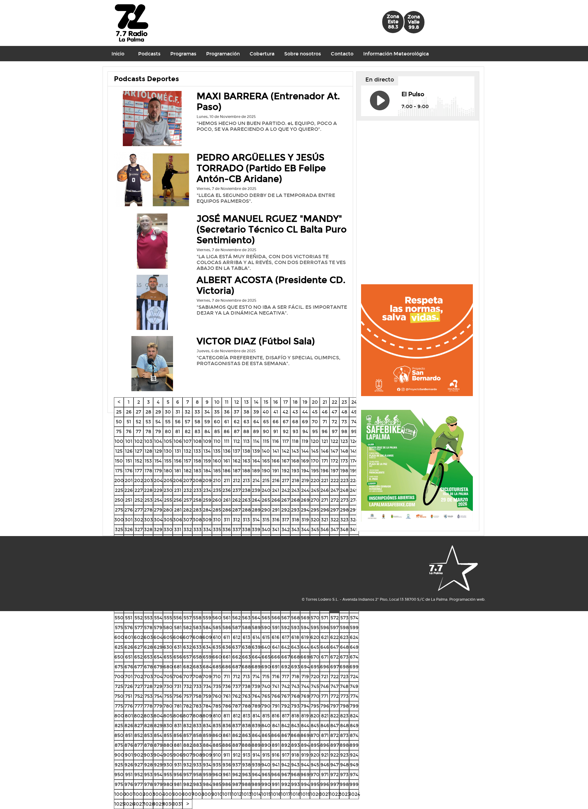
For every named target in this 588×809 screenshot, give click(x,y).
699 (354, 667)
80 (168, 431)
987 (236, 784)
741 (275, 686)
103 (148, 441)
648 (344, 647)
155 (168, 461)
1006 (179, 794)
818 (295, 716)
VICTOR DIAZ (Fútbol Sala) (256, 341)
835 (217, 725)
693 (295, 667)
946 (324, 765)
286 (226, 510)
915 (266, 755)
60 (217, 422)
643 (295, 647)
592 (285, 627)
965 (266, 774)
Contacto (342, 54)
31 (177, 412)
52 (138, 422)
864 (256, 735)
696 (324, 667)
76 (129, 431)
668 (295, 657)
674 (354, 657)
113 (246, 441)
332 (187, 529)
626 (128, 647)
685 (217, 667)
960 (217, 774)
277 (138, 510)
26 (129, 412)
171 (325, 461)
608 (197, 637)
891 (276, 745)
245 (315, 490)
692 (285, 667)
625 (119, 647)
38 (246, 412)
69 (305, 422)
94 (305, 431)
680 (168, 667)
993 (295, 784)
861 (227, 735)
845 (315, 725)
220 (315, 480)
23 (344, 402)
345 (315, 529)
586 (226, 627)
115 (266, 441)
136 (227, 451)
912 (236, 755)
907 (187, 755)
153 (148, 461)
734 (207, 686)
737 (236, 686)
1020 (316, 794)
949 (354, 765)
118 (295, 441)
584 (207, 627)
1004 (159, 794)
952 (138, 774)
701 (129, 676)
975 (119, 784)
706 (177, 676)
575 (119, 627)
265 (266, 500)
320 (315, 520)
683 (197, 667)
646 (324, 647)
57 (187, 422)
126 (129, 451)
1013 (246, 794)
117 (285, 441)
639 (256, 647)
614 (256, 637)
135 (217, 451)
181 (177, 471)
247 (334, 490)
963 (246, 774)
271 (324, 500)
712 (236, 676)
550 (119, 618)
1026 (129, 804)
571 (324, 618)
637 (236, 647)
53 (148, 422)
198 (344, 471)
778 (148, 706)
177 (138, 471)
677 (138, 667)
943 (295, 765)
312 (236, 520)
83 (197, 431)
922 (334, 755)
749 (354, 686)
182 (187, 471)
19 (305, 402)
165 (266, 461)
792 (285, 706)
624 (354, 637)
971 (325, 774)
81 (177, 431)
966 (275, 774)
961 (227, 774)
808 (197, 716)
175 (119, 471)
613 (246, 637)
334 (207, 529)
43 (295, 412)
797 (334, 706)
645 (315, 647)
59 (207, 422)
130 (168, 451)
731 (177, 686)
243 (295, 490)
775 (119, 706)
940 (265, 765)
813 (246, 716)
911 (226, 755)
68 (295, 422)
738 (246, 686)
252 (138, 500)
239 (256, 490)
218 (295, 480)
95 (315, 431)
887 (236, 745)
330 (168, 529)
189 (256, 471)
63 (246, 422)
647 (334, 647)
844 (305, 725)
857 (187, 735)
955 (168, 774)
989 (256, 784)
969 (305, 774)
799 (354, 706)
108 (197, 441)
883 (197, 745)
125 (119, 451)
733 (197, 686)
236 (226, 490)
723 (344, 676)
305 (168, 520)
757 (187, 696)
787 (236, 706)
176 (129, 471)
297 (334, 510)
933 (197, 765)
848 (344, 725)
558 (197, 618)
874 (354, 735)
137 (236, 451)
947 (334, 765)
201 (129, 480)
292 (285, 510)
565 (266, 618)
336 (226, 529)
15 (266, 402)
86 (227, 431)
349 (354, 529)
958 (197, 774)
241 (275, 490)
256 (177, 500)
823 (344, 716)
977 (138, 784)
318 (295, 520)
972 (334, 774)
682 (187, 667)
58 (197, 422)
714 (256, 676)
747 (334, 686)
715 (266, 676)
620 (314, 637)
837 (236, 725)
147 (334, 451)
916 (276, 755)
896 (324, 745)
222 (334, 480)
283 (197, 510)
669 (305, 657)
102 (138, 441)
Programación (223, 54)
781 (178, 706)
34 (207, 412)
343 (295, 529)
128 (148, 451)
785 (217, 706)
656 (177, 657)
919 (305, 755)
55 (168, 422)
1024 (354, 794)
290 (265, 510)
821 (325, 716)
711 (227, 676)
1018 (296, 794)
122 (334, 441)
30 (168, 412)
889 (256, 745)
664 (256, 657)
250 (119, 500)
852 (138, 735)
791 (276, 706)
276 (128, 510)
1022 (335, 794)
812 (236, 716)
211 (227, 480)
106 (178, 441)
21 (324, 402)
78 (148, 431)
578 (148, 627)
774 (354, 696)
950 (118, 774)
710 (217, 676)
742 (285, 686)
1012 (237, 794)
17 (285, 402)
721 (324, 676)
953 (148, 774)
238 (246, 490)
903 (148, 755)
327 (138, 529)
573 (344, 618)
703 (148, 676)
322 (334, 520)
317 (285, 520)
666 (275, 657)
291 (276, 510)
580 (167, 627)
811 (226, 716)
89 (256, 431)
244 (305, 490)
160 (217, 461)
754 (158, 696)
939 (256, 765)
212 (236, 480)
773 (344, 696)
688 (246, 667)
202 (138, 480)
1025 (119, 804)
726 (128, 686)
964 (256, 774)
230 (168, 490)
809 (207, 716)
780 (167, 706)
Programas (183, 54)
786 (226, 706)
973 (344, 774)
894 (305, 745)
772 (334, 696)
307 (187, 520)
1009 (208, 794)
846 (324, 725)
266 (275, 500)
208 (197, 480)
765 (266, 696)
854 (158, 735)
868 (295, 735)
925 (119, 765)
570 (315, 618)
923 (344, 755)
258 (197, 500)
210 (217, 480)
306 (177, 520)
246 (324, 490)
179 (158, 471)
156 (178, 461)
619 (305, 637)
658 (197, 657)
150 (119, 461)
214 (256, 480)
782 (187, 706)
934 (207, 765)
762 (236, 696)
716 (276, 676)
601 (129, 637)
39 (256, 412)
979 (158, 784)
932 (187, 765)
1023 (345, 794)
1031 (178, 804)
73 (344, 422)
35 (217, 412)
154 (158, 461)
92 (285, 431)
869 (305, 735)
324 (354, 520)
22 (334, 402)
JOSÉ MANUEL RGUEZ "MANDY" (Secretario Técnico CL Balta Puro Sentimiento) (272, 230)
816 (276, 716)
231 (177, 490)
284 (207, 510)
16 (275, 402)
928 (148, 765)
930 (167, 765)
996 (324, 784)
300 (119, 520)
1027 (139, 804)
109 (207, 441)
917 (285, 755)
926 (128, 765)
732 (187, 686)
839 (256, 725)
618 (295, 637)
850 (118, 735)
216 (276, 480)
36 (227, 412)
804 (158, 716)
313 (246, 520)
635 (217, 647)
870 (314, 735)
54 (158, 422)
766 (275, 696)
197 (334, 471)
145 (314, 451)
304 (158, 520)
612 (236, 637)
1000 (120, 794)
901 (129, 755)
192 (285, 471)
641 (276, 647)
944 (305, 765)
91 (275, 431)
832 (187, 725)
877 (138, 745)
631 (178, 647)
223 (344, 480)
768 (295, 696)
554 (158, 618)
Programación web (466, 599)
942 (285, 765)
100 (119, 441)
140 (266, 451)
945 (315, 765)
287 (236, 510)
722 (334, 676)
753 (148, 696)
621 (325, 637)
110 (217, 441)
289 (256, 510)
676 (128, 667)
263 (246, 500)
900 (119, 755)
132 (187, 451)
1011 (226, 794)
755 (168, 696)
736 (226, 686)
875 (119, 745)
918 (295, 755)
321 (324, 520)
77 (138, 431)
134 (207, 451)
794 (305, 706)
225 (119, 490)
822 (334, 716)
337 (236, 529)
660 (217, 657)
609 (207, 637)
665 (266, 657)
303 (148, 520)
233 (197, 490)
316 (276, 520)
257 (187, 500)
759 (207, 696)
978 (148, 784)
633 (197, 647)
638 (246, 647)
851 (129, 735)
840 (265, 725)
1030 (169, 804)
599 (354, 627)
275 (119, 510)
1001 (129, 794)
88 (246, 431)
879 (158, 745)
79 (158, 431)
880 (168, 745)
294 (305, 510)
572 (334, 618)
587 (236, 627)
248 (344, 490)
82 (187, 431)
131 (178, 451)
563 (246, 618)
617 (285, 637)
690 (266, 667)
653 (148, 657)
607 (187, 637)
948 (344, 765)
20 (315, 402)
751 (128, 696)
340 (266, 529)
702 (138, 676)
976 (128, 784)
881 (178, 745)
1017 (286, 794)
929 (158, 765)
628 (148, 647)
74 (354, 422)
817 (285, 716)
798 (344, 706)
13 (246, 402)
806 (178, 716)
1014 (256, 794)
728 (148, 686)
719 (305, 676)
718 (295, 676)
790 (265, 706)
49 (354, 412)
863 (246, 735)
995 (315, 784)
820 (314, 716)
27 (138, 412)
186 (227, 471)
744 (305, 686)
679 (158, 667)
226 (128, 490)
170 (315, 461)
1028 (149, 804)
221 (324, 480)
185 (217, 471)
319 (305, 520)
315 (266, 520)
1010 (217, 794)
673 (344, 657)
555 (168, 618)
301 (129, 520)
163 (246, 461)
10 (217, 402)
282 (187, 510)
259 (207, 500)
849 (354, 725)
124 (354, 441)
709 (207, 676)
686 (226, 667)
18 (295, 402)
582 (187, 627)
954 (158, 774)
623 (344, 637)
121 (325, 441)
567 (285, 618)
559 (207, 618)
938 (246, 765)
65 (266, 422)
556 (177, 618)
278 (148, 510)
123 (344, 441)
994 (305, 784)
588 (246, 627)
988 (246, 784)
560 (216, 618)
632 (187, 647)
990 (266, 784)
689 (256, 667)
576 (128, 627)
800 (119, 716)
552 (138, 618)
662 (236, 657)
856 (177, 735)
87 (236, 431)
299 (354, 510)
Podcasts (149, 54)
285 (217, 510)
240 (266, 490)
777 (138, 706)
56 (178, 422)
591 (276, 627)
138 (246, 451)
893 (295, 745)
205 (168, 480)
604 (158, 637)
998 (344, 784)
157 (187, 461)
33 (197, 412)
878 (148, 745)
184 (207, 471)
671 (325, 657)
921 (325, 755)
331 (177, 529)
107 (187, 441)
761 (227, 696)
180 (168, 471)
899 (354, 745)
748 (344, 686)
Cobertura (262, 54)
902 (138, 755)
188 (246, 471)
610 (217, 637)
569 (305, 618)
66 (276, 422)
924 (354, 755)
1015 (266, 794)
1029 (158, 804)
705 (168, 676)
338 (246, 529)
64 (256, 422)
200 (119, 480)
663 (246, 657)
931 (178, 765)
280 (167, 510)
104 (158, 441)
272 (334, 500)
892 (285, 745)
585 (217, 627)
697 (334, 667)
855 (168, 735)
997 (334, 784)
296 (324, 510)
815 (266, 716)
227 (138, 490)
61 (226, 422)
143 (295, 451)
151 (129, 461)
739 (256, 686)
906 (178, 755)
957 (187, 774)
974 (354, 774)
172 (334, 461)
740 (266, 686)
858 (197, 735)
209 (207, 480)
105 (168, 441)
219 (305, 480)
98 (344, 431)
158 (197, 461)
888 (246, 745)
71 (324, 422)
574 (354, 618)
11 (226, 402)
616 (276, 637)
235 (217, 490)
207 (187, 480)
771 (324, 696)
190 (266, 471)
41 (275, 412)
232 (187, 490)
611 (226, 637)
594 (305, 627)
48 (344, 412)
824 (354, 716)
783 (197, 706)
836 (226, 725)
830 (167, 725)
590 (265, 627)
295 (315, 510)
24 (354, 402)
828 (148, 725)
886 (226, 745)
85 (217, 431)
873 (344, 735)
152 (138, 461)
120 (315, 441)
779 (158, 706)
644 (305, 647)
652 (138, 657)
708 (197, 676)
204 (158, 480)
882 (187, 745)
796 (324, 706)
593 (295, 627)
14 (256, 402)
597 (334, 627)
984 (207, 784)
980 (168, 784)
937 (236, 765)
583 (197, 627)
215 (266, 480)
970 (314, 774)
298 (344, 510)
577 (138, 627)
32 (187, 412)
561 (227, 618)
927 (138, 765)
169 (305, 461)
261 (227, 500)
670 (314, 657)
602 (138, 637)
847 (334, 725)
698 (344, 667)
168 (295, 461)
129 (158, 451)
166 (276, 461)
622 (334, 637)
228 (148, 490)
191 (275, 471)
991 (276, 784)
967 (285, 774)
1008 (198, 794)
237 (236, 490)
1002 (139, 794)
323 (344, 520)
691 (276, 667)
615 (266, 637)
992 (285, 784)
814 (256, 716)
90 (266, 431)
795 (315, 706)
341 (275, 529)
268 (295, 500)
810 (217, 716)
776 (128, 706)
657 (187, 657)
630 (167, 647)
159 (207, 461)
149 (354, 451)
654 (158, 657)
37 (236, 412)
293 (295, 510)
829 (158, 725)
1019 (305, 794)
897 (334, 745)
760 (216, 696)
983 (197, 784)
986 (226, 784)
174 (354, 461)
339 (256, 529)
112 (236, 441)
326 (128, 529)
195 (315, 471)
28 (148, 412)
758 (197, 696)
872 (334, 735)
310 (217, 520)
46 (325, 412)
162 (236, 461)
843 (295, 725)
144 (305, 451)
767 (285, 696)
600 (119, 637)
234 (207, 490)
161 (226, 461)
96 (325, 431)
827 (138, 725)
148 (344, 451)
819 (305, 716)
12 (236, 402)
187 (236, 471)
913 (246, 755)
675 (119, 667)
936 (226, 765)
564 (256, 618)
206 (177, 480)
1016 (276, 794)
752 (138, 696)
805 (167, 716)
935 (217, 765)
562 (236, 618)
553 (148, 618)
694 (305, 667)
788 (246, 706)
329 (158, 529)
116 (275, 441)
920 (314, 755)
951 (129, 774)
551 (128, 618)
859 (207, 735)
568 (295, 618)
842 (285, 725)
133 (197, 451)
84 (207, 431)
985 (217, 784)
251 (128, 500)
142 (285, 451)
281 (178, 510)
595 (315, 627)
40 (266, 412)
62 (236, 422)
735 (217, 686)
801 (129, 716)
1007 (188, 794)
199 (354, 471)
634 (207, 647)
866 (275, 735)
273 (344, 500)
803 (148, 716)
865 (266, 735)
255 (168, 500)
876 (128, 745)
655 (168, 657)
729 (158, 686)
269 (305, 500)
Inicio (117, 54)
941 (276, 765)
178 (148, 471)
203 (148, 480)
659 (207, 657)
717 (285, 676)
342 (285, 529)
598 (344, 627)
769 (305, 696)
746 (324, 686)
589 (256, 627)
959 (207, 774)
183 (197, 471)
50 (119, 422)
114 (256, 441)
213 (246, 480)
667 (285, 657)
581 (178, 627)
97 (334, 431)
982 (187, 784)
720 (315, 676)
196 (325, 471)
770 (315, 696)
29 (158, 412)
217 (285, 480)
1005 (169, 794)
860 (217, 735)
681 (178, 667)
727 (138, 686)
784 (207, 706)
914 (256, 755)
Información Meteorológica (396, 54)
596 (324, 627)
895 (315, 745)
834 (207, 725)
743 (295, 686)
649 (354, 647)
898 (344, 745)
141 (276, 451)
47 (334, 412)
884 (207, 745)
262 (236, 500)
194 (305, 471)
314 (256, 520)
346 (324, 529)
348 (344, 529)
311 (227, 520)
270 (315, 500)
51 (128, 422)
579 (158, 627)
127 (138, 451)
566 (275, 618)
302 (138, 520)
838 (246, 725)
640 (265, 647)
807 (187, 716)
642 (285, 647)
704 (158, 676)
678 (148, 667)
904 (158, 755)
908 (197, 755)
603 (148, 637)
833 (197, 725)
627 (138, 647)
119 (305, 441)
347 (334, 529)
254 (158, 500)
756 (177, 696)
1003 (149, 794)
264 (256, 500)
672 (334, 657)
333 (197, 529)
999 (354, 784)
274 (354, 500)
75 (119, 431)
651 (129, 657)
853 (148, 735)
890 (266, 745)
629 (158, 647)
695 (315, 667)
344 (305, 529)
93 (295, 431)
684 (207, 667)
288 (246, 510)
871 (325, 735)
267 (285, 500)
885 (217, 745)
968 (295, 774)
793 (295, 706)
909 (207, 755)
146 (325, 451)
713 (246, 676)
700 (119, 676)
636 (226, 647)
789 (256, 706)
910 (217, 755)
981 (178, 784)
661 (227, 657)
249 (354, 490)
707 (187, 676)
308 (197, 520)
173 (344, 461)
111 (226, 441)
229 (158, 490)
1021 (325, 794)
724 (354, 676)
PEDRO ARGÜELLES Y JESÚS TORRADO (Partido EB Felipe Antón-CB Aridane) (261, 168)
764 (256, 696)
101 (128, 441)
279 (158, 510)
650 (118, 657)
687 (236, 667)
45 (315, 412)
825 (119, 725)
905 (167, 755)
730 (168, 686)
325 (119, 529)
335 (217, 529)
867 (285, 735)
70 (315, 422)
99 (354, 431)
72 (334, 422)
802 (138, 716)
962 (236, 774)
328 (148, 529)
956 (177, 774)
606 (178, 637)
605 (167, 637)
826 (128, 725)
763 (246, 696)
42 (285, 412)
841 (276, 725)
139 (256, 451)
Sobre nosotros (302, 54)
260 (216, 500)
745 (315, 686)
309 (207, 520)
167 (285, 461)
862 (236, 735)
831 (178, 725)
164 (256, 461)
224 (354, 480)
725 (119, 686)
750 (119, 696)
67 (285, 422)
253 (148, 500)
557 (187, 618)
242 (285, 490)
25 (119, 412)
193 (295, 471)
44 (305, 412)
